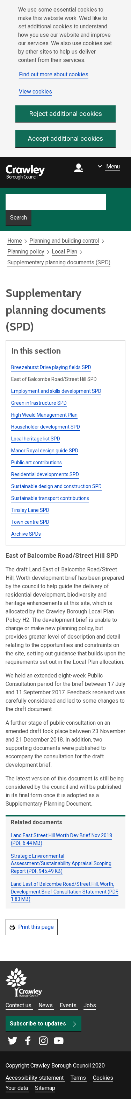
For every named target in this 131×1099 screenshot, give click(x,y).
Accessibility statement (35, 1077)
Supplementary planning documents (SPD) (58, 262)
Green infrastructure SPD (39, 403)
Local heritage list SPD (35, 438)
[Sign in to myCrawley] (80, 172)
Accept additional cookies (65, 138)
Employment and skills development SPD (56, 391)
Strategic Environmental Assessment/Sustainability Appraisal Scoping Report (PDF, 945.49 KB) (61, 863)
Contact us (19, 1005)
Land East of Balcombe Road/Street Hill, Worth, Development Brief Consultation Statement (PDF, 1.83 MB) (64, 891)
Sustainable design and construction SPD (56, 486)
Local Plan (64, 251)
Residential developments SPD (45, 474)
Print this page (35, 927)
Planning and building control (64, 240)
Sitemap (45, 1088)
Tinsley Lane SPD (30, 510)
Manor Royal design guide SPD (44, 450)
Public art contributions (36, 462)
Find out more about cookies (53, 74)
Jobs (89, 1005)
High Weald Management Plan (44, 415)
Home (14, 240)
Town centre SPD (30, 522)
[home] (25, 172)
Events (69, 1005)
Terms (79, 1077)
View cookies (35, 91)
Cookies (103, 1077)
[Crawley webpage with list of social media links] (36, 1041)
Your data (17, 1088)
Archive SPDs (26, 534)
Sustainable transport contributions (50, 498)
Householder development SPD (45, 427)
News (46, 1005)
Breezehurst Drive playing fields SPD (51, 367)
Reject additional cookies (65, 114)
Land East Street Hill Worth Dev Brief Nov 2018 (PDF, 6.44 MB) (61, 839)
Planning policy (25, 251)
